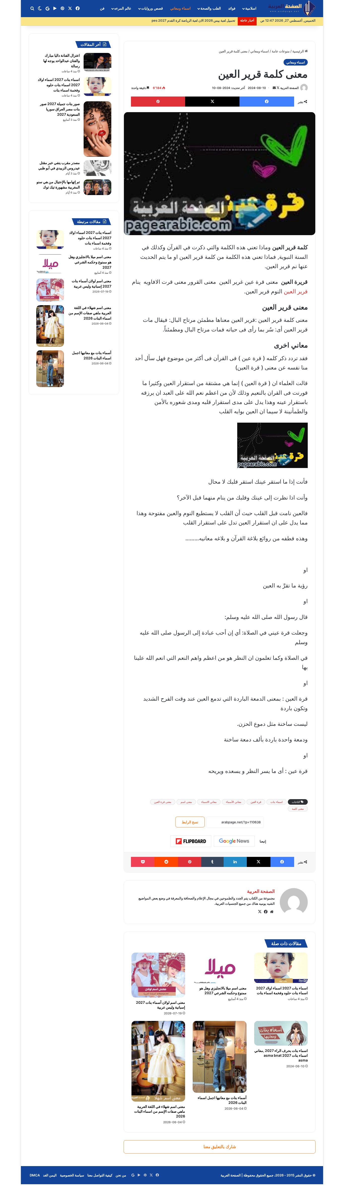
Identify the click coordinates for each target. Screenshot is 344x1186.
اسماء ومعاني (180, 8)
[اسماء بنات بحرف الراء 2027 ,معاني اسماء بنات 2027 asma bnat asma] (281, 1033)
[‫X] (260, 912)
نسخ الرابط (190, 822)
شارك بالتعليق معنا (219, 1146)
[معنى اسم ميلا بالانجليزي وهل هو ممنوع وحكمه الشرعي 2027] (219, 968)
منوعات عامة (281, 51)
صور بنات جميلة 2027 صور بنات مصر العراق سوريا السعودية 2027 (60, 109)
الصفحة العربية (289, 88)
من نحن (121, 1175)
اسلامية (250, 8)
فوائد (231, 8)
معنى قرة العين (162, 802)
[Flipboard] (190, 841)
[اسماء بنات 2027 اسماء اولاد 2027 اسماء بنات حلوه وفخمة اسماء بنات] (281, 968)
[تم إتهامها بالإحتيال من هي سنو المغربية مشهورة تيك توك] (97, 187)
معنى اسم (186, 802)
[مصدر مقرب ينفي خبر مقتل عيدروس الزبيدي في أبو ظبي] (97, 168)
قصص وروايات (152, 8)
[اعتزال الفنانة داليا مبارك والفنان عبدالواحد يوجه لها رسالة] (97, 62)
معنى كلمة (298, 808)
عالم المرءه (122, 8)
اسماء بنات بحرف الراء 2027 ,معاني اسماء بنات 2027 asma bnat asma (281, 1055)
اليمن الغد (50, 1175)
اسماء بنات (276, 802)
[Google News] (234, 841)
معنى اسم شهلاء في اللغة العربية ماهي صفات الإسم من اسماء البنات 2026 (159, 1111)
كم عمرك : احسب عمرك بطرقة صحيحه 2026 (203, 20)
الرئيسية (298, 51)
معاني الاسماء (209, 802)
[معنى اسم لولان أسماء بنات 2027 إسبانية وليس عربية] (158, 975)
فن (102, 8)
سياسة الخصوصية (72, 1175)
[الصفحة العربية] (292, 9)
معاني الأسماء (233, 802)
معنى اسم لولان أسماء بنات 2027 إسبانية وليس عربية (160, 1004)
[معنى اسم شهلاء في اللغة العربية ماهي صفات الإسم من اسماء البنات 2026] (158, 1061)
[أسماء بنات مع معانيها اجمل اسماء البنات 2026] (219, 1057)
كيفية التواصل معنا (99, 1175)
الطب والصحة (210, 8)
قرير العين (296, 291)
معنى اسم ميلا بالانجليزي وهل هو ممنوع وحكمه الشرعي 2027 (89, 262)
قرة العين (256, 802)
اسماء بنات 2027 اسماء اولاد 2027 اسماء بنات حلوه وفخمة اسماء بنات (59, 84)
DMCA (35, 1175)
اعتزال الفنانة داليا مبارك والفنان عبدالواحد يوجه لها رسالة (61, 60)
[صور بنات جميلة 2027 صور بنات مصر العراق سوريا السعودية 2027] (97, 129)
